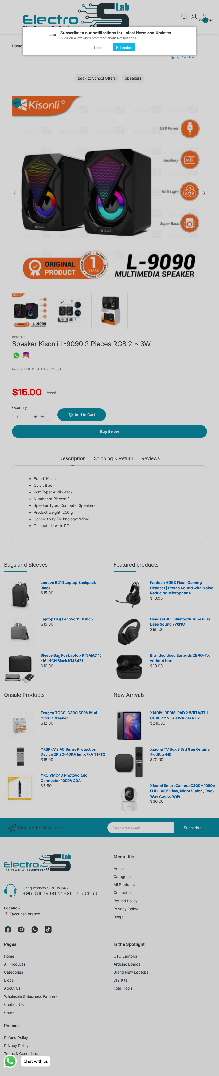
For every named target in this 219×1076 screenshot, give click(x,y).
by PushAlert (186, 57)
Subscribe (124, 47)
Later (98, 47)
